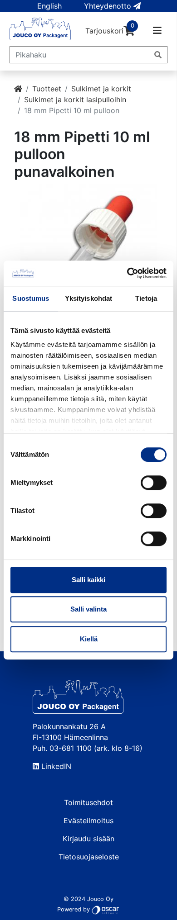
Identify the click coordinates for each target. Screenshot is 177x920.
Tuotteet (46, 88)
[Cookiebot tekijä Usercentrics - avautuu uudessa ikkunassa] (127, 273)
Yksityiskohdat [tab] (88, 298)
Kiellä (89, 639)
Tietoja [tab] (146, 298)
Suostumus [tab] (30, 298)
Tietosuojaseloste (89, 856)
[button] (49, 6)
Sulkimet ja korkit (101, 88)
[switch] (154, 482)
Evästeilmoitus (88, 820)
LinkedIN (55, 766)
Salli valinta (88, 609)
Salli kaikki (88, 579)
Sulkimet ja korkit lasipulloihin (75, 99)
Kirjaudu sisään (88, 838)
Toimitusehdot (88, 802)
